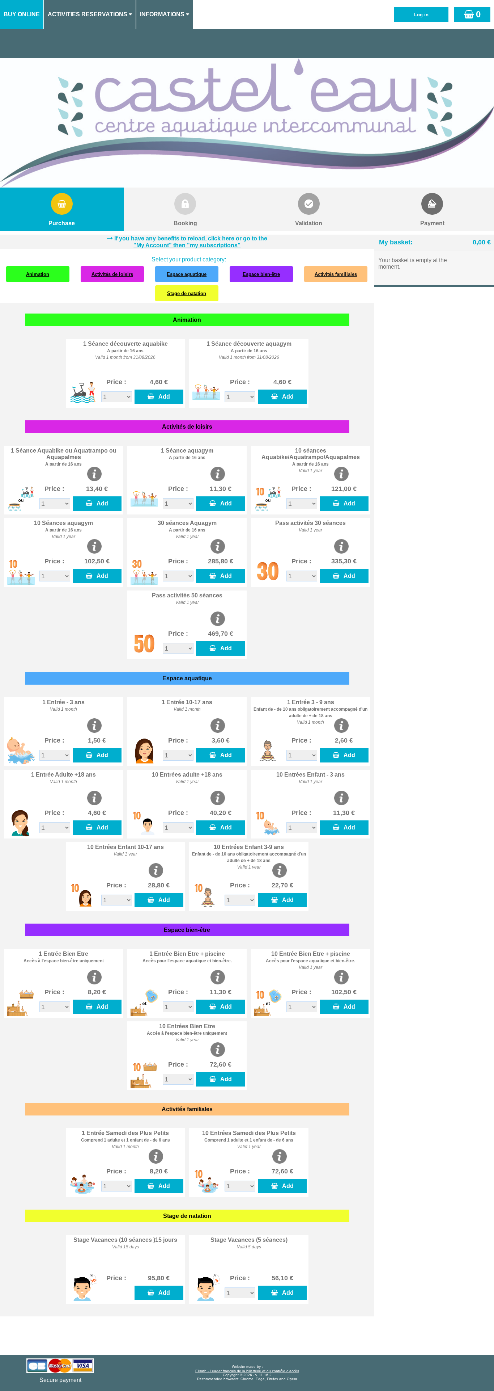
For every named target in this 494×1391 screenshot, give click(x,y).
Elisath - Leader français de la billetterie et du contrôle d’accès (247, 1371)
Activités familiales (336, 274)
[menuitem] (22, 14)
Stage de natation (186, 293)
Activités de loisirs (112, 274)
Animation (37, 274)
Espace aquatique (186, 274)
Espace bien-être (261, 274)
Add (163, 397)
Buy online (22, 14)
